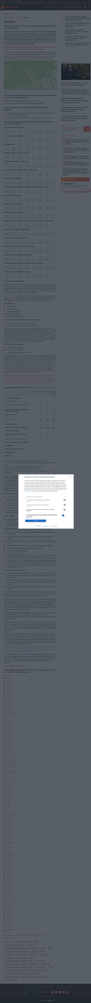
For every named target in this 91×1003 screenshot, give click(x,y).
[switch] (64, 500)
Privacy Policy (54, 526)
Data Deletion (38, 526)
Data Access (46, 526)
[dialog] (46, 501)
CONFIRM (35, 520)
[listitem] (46, 496)
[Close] (71, 477)
